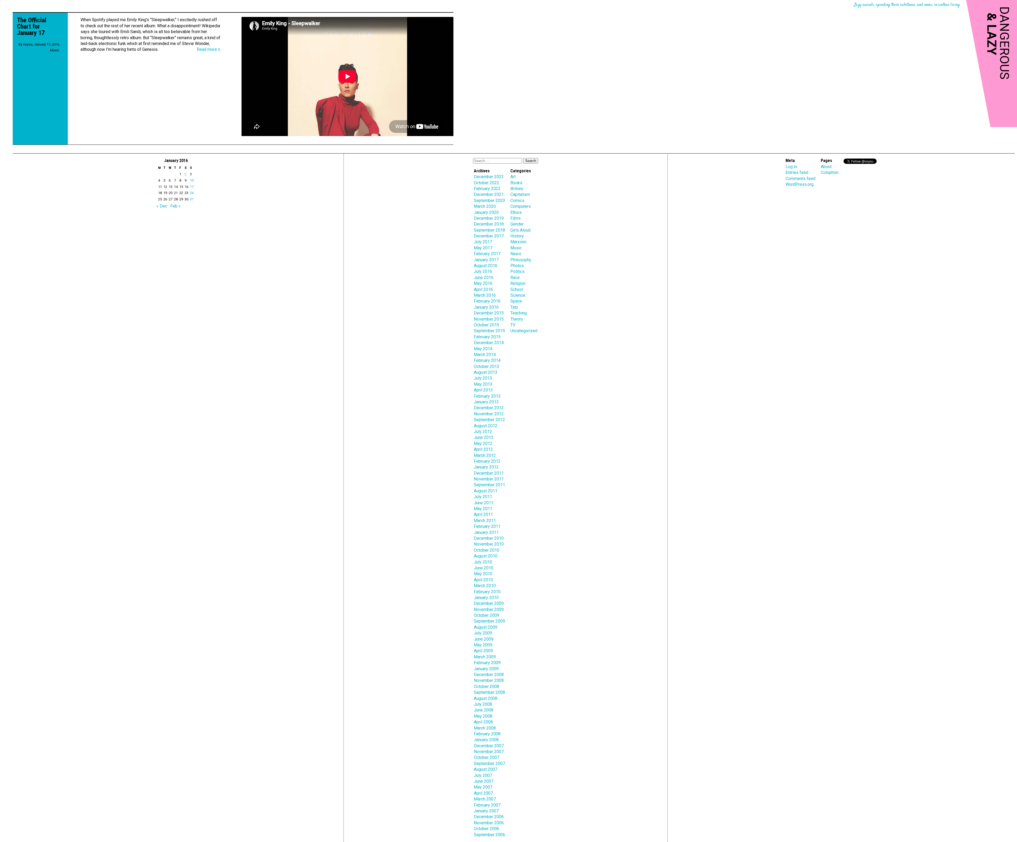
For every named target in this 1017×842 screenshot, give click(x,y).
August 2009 (485, 627)
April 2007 (483, 793)
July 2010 (483, 562)
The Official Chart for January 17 (31, 26)
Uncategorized (523, 330)
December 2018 (489, 224)
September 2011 (489, 484)
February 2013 (487, 396)
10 (192, 180)
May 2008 (483, 716)
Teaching (518, 313)
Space (516, 301)
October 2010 (486, 550)
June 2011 (483, 502)
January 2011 (486, 532)
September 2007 (489, 763)
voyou (27, 44)
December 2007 (489, 745)
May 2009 (483, 644)
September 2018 (489, 230)
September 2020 (489, 200)
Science (517, 295)
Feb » (175, 206)
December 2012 (489, 407)
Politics (517, 271)
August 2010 (485, 556)
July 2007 (483, 775)
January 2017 (486, 259)
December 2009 (489, 603)
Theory (516, 319)
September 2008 (489, 692)
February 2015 (487, 336)
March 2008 (485, 728)
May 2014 (483, 348)
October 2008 (486, 686)
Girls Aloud (520, 230)
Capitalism (520, 194)
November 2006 (489, 822)
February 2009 (487, 662)
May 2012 (483, 443)
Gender (517, 224)
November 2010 (489, 544)
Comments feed (800, 178)
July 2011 (483, 496)
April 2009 (483, 650)
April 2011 (483, 514)
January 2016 (486, 307)
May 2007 (483, 787)
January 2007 (486, 810)
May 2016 (483, 283)
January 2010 (486, 597)
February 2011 (487, 526)
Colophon (829, 172)
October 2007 (486, 757)
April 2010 (483, 579)
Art (513, 176)
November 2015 (489, 319)
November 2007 (489, 751)
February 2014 (487, 360)
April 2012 (483, 449)
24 (192, 193)
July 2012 (483, 431)
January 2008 (486, 739)
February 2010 (487, 591)
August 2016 (485, 265)
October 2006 (486, 828)
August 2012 (485, 425)
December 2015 (489, 313)
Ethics (516, 212)
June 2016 (483, 277)
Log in (791, 166)
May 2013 (483, 384)
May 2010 (483, 573)
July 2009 (483, 633)
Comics (517, 200)
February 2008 (487, 733)
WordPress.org (800, 184)
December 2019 (489, 218)
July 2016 (483, 271)
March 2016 (485, 295)
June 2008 (483, 710)
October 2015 (486, 324)
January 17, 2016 (46, 44)
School (516, 289)
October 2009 (486, 615)
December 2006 (489, 816)
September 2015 (489, 330)
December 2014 (489, 342)
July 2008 (483, 704)
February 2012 (487, 461)
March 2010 (485, 585)
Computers (520, 206)
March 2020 (485, 206)
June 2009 (483, 639)
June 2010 (483, 567)
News (515, 253)
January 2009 (486, 668)
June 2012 (483, 437)
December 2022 (489, 176)
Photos (517, 265)
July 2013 (483, 378)
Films (515, 218)
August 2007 (485, 769)
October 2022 (486, 182)
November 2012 (489, 413)
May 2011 (483, 508)
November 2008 (489, 680)
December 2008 (489, 674)
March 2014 (485, 354)
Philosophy (520, 259)
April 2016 (483, 289)
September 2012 (489, 419)
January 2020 (486, 212)
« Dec (162, 206)
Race (515, 277)
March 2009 (485, 656)
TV (512, 324)
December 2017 (489, 235)
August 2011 (485, 490)
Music (54, 50)
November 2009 (489, 609)
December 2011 (489, 473)
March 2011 (485, 520)
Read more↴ (208, 49)
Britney (516, 188)
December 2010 (489, 538)
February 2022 (487, 188)
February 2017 (487, 253)
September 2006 (489, 834)
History (517, 235)
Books (516, 182)
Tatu (514, 307)
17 (192, 187)
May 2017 (483, 247)
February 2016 (487, 301)
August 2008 (485, 698)
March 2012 (485, 455)
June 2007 (483, 781)
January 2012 (486, 467)
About (826, 166)
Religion (517, 283)
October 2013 (486, 366)
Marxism (518, 241)
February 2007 (487, 805)
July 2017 (483, 241)
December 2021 (489, 194)
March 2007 (485, 799)
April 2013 (483, 390)
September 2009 (489, 621)
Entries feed (797, 172)
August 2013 (485, 372)
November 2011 (489, 478)
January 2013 (486, 401)
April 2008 (483, 721)
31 (192, 199)
